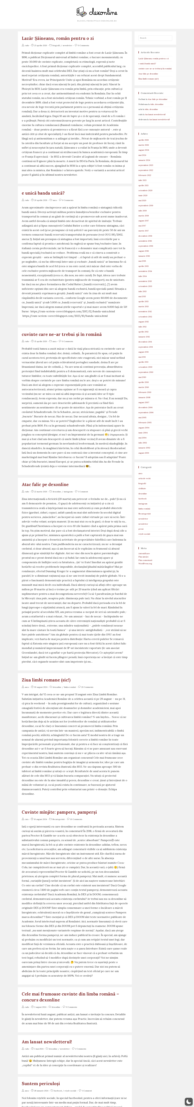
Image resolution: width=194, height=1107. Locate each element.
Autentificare (144, 553)
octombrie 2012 (145, 316)
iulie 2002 (142, 443)
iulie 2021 (142, 180)
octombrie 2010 (145, 367)
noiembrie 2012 (145, 311)
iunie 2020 (142, 195)
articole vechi (144, 478)
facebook (58, 1091)
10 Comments (76, 819)
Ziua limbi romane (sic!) (46, 680)
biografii (56, 45)
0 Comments (83, 45)
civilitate (142, 488)
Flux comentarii (145, 560)
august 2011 (143, 352)
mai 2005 (142, 417)
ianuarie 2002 (144, 448)
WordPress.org (145, 563)
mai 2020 (142, 200)
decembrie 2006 (145, 407)
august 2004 (143, 427)
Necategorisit (58, 819)
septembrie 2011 (145, 347)
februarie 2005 (145, 422)
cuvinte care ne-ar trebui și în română (62, 334)
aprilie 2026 (143, 140)
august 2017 (143, 221)
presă (140, 529)
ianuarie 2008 (144, 397)
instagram (68, 491)
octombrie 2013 (145, 286)
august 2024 (143, 150)
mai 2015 (142, 261)
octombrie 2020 (145, 190)
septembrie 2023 (145, 165)
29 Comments (87, 687)
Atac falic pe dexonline (45, 484)
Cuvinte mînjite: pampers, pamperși (59, 812)
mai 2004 (142, 438)
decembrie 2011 (145, 342)
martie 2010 (143, 387)
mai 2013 (142, 296)
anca (55, 200)
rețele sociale (70, 1091)
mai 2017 (142, 226)
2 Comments (80, 1049)
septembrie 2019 (145, 205)
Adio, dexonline (157, 104)
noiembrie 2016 (145, 241)
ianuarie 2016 (144, 256)
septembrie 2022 (145, 170)
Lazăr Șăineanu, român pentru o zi (58, 38)
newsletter (67, 45)
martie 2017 (143, 231)
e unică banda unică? (43, 193)
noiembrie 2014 (145, 271)
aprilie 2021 (143, 185)
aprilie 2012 (143, 332)
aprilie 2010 (143, 382)
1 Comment (83, 491)
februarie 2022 (144, 175)
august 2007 (143, 402)
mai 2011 (142, 357)
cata (26, 819)
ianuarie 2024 (144, 160)
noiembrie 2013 (145, 281)
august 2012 (143, 321)
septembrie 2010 (145, 372)
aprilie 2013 (143, 301)
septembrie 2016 (145, 246)
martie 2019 (143, 216)
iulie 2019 (142, 210)
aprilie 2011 (143, 362)
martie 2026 (143, 145)
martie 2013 (143, 306)
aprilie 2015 (143, 266)
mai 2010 (142, 377)
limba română (70, 687)
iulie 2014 (142, 276)
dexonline (57, 491)
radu (27, 45)
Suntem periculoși (41, 1083)
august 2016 (143, 251)
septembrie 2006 (145, 412)
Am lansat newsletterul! (47, 1041)
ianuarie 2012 (144, 337)
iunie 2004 (143, 433)
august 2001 (143, 453)
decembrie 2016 (145, 236)
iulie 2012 (142, 327)
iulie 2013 (142, 291)
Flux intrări (143, 557)
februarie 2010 (144, 392)
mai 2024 (142, 155)
